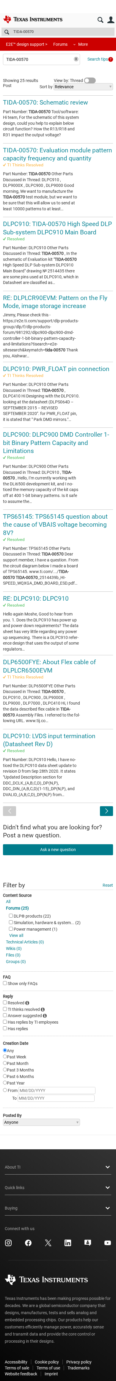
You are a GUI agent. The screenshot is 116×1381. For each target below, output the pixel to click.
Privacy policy (79, 1362)
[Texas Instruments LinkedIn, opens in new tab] (67, 1245)
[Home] (32, 19)
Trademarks (79, 1368)
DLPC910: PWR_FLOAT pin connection (56, 369)
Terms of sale (17, 1368)
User (111, 20)
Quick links (14, 1187)
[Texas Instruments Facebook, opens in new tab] (28, 1245)
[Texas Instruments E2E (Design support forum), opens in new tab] (87, 1245)
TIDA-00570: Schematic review (45, 102)
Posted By (12, 1115)
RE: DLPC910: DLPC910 (36, 598)
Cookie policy (47, 1362)
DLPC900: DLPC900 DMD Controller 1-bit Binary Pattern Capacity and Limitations (56, 442)
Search (100, 20)
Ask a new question (58, 849)
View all (16, 935)
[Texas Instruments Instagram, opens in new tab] (8, 1245)
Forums (60, 44)
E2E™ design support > (26, 44)
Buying (11, 1208)
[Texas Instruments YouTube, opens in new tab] (107, 1245)
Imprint (51, 1373)
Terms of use (48, 1368)
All (8, 901)
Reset (108, 885)
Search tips (97, 59)
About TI (13, 1167)
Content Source (17, 895)
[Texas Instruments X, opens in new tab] (48, 1245)
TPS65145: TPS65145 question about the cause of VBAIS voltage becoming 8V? (55, 524)
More (83, 44)
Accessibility (16, 1362)
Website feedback (21, 1373)
